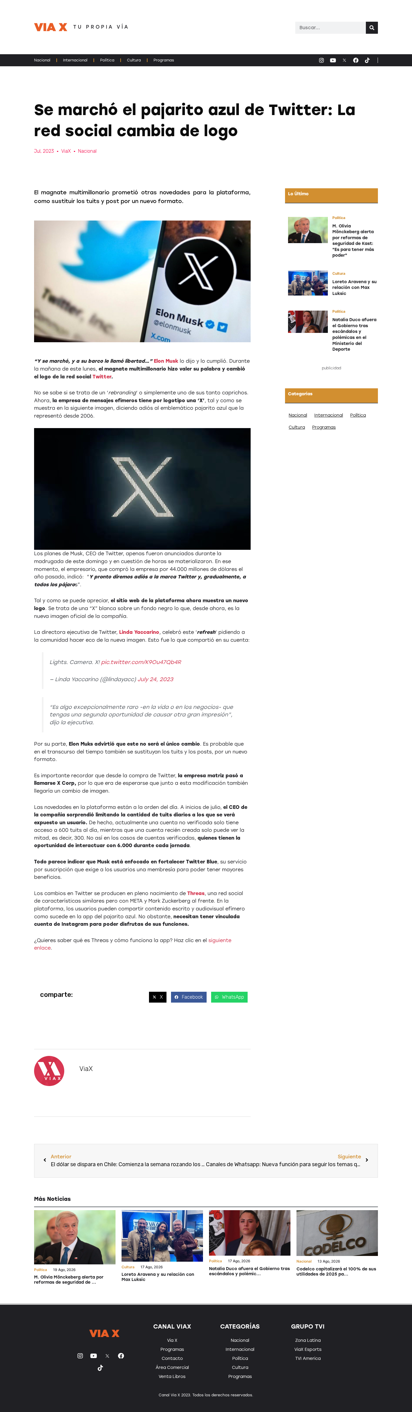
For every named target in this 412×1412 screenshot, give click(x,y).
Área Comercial (172, 1367)
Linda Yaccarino (139, 632)
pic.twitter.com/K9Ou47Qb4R (141, 662)
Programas (164, 60)
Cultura (134, 60)
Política (107, 60)
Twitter (102, 377)
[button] (157, 997)
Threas (195, 893)
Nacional (42, 60)
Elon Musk (166, 361)
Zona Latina (308, 1340)
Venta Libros (172, 1376)
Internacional (75, 60)
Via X (172, 1340)
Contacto (172, 1358)
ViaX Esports (308, 1349)
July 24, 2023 (155, 679)
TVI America (308, 1358)
